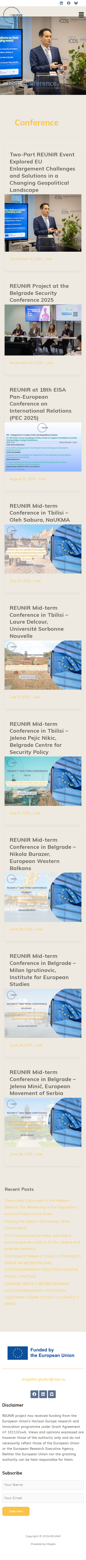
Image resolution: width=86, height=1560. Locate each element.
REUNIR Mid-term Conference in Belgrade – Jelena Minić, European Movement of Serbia (43, 1082)
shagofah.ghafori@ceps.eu (44, 1379)
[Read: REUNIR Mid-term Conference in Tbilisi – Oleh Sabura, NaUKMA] (43, 549)
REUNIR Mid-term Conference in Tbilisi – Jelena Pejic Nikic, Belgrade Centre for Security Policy (39, 737)
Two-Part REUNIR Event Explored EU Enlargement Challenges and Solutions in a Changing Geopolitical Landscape (42, 172)
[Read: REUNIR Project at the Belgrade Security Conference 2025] (43, 330)
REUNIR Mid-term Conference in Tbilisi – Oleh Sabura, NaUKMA (40, 512)
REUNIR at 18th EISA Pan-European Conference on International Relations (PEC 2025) (41, 403)
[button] (81, 15)
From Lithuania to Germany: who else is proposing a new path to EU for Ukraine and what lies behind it (42, 1242)
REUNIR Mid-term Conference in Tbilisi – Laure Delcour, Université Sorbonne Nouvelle (39, 621)
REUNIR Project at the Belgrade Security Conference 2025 (39, 292)
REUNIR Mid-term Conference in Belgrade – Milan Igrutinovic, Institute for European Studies (43, 969)
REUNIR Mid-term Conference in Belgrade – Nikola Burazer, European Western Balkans (43, 853)
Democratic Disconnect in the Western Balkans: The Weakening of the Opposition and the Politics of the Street (41, 1207)
